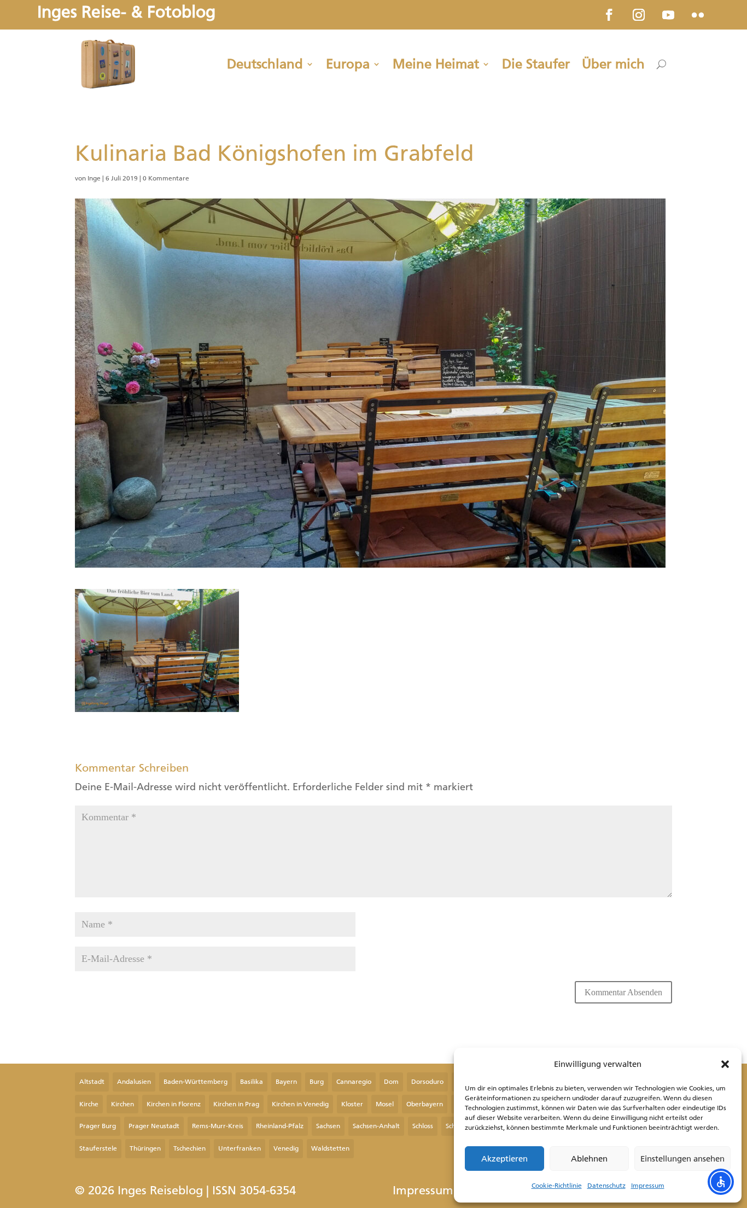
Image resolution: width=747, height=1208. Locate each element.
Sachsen (328, 1126)
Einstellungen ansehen (682, 1159)
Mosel (385, 1104)
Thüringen (145, 1148)
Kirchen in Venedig (300, 1104)
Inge (94, 178)
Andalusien (134, 1082)
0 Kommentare (166, 178)
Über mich (613, 64)
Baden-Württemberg (195, 1082)
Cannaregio (353, 1082)
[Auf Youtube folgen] (668, 15)
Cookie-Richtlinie (557, 1185)
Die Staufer (536, 64)
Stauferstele (98, 1148)
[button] (725, 1064)
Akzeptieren (504, 1159)
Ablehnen (589, 1159)
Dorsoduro (427, 1082)
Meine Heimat (436, 64)
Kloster (352, 1104)
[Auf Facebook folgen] (609, 15)
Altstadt (91, 1082)
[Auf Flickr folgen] (698, 15)
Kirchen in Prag (236, 1104)
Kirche (88, 1104)
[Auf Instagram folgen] (639, 15)
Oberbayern (424, 1104)
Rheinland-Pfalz (280, 1126)
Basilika (251, 1082)
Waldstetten (330, 1148)
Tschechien (189, 1148)
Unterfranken (239, 1148)
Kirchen (122, 1104)
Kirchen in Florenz (174, 1104)
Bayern (286, 1082)
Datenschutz (606, 1185)
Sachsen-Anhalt (376, 1126)
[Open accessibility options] (721, 1182)
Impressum (647, 1185)
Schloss (422, 1126)
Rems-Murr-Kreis (217, 1126)
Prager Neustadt (154, 1126)
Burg (317, 1082)
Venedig (286, 1148)
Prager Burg (97, 1126)
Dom (391, 1082)
